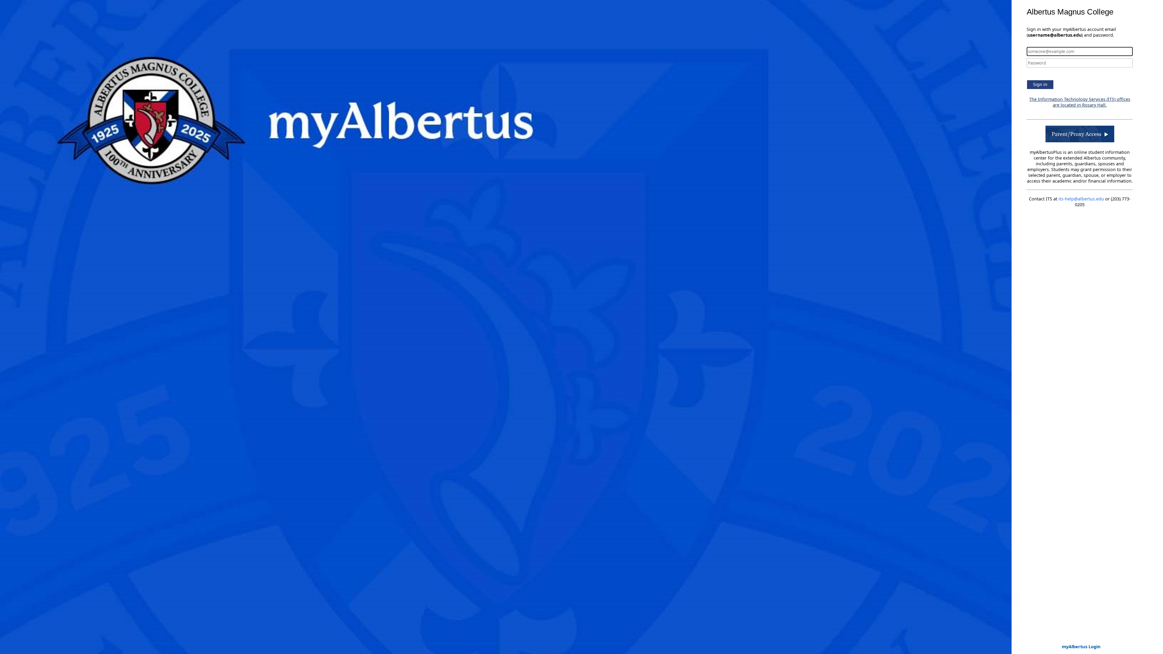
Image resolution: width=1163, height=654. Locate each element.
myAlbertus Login (1081, 646)
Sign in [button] (1040, 84)
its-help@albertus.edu (1081, 199)
